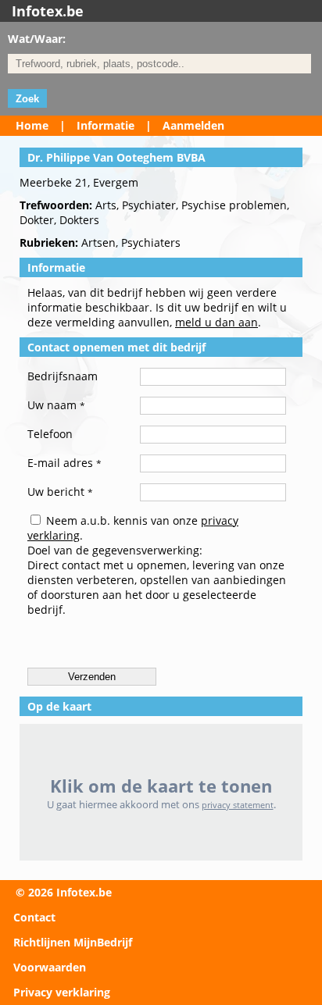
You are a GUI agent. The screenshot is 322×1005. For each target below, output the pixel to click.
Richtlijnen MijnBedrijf (72, 942)
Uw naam (56, 404)
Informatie (105, 125)
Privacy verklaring (61, 992)
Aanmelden (193, 125)
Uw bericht (60, 491)
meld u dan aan (216, 322)
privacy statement (238, 805)
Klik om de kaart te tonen (161, 786)
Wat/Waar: (37, 38)
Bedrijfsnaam (62, 376)
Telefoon (50, 433)
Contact (34, 917)
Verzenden (92, 676)
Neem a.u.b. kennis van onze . (132, 528)
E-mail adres (64, 462)
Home (32, 125)
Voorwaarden (49, 967)
